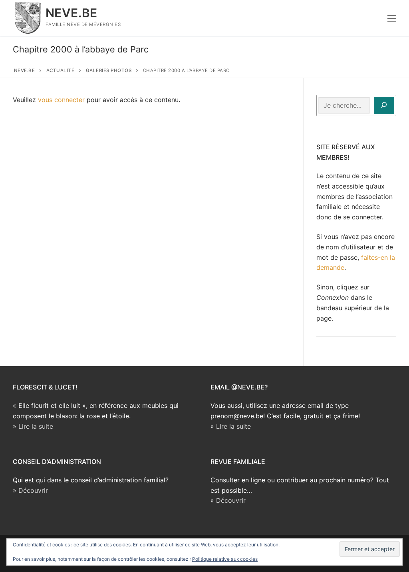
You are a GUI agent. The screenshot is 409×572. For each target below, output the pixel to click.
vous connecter (61, 100)
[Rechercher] (384, 105)
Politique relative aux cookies (225, 559)
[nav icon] (391, 18)
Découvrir (33, 490)
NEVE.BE (71, 13)
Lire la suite (35, 426)
